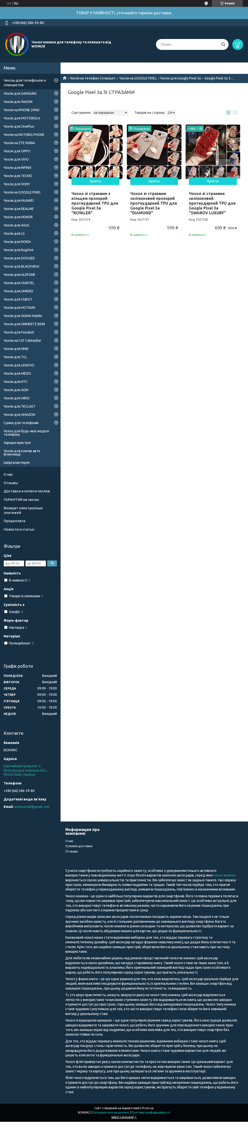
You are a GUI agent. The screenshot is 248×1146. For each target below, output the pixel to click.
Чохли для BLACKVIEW (21, 266)
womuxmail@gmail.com (31, 807)
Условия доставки (79, 846)
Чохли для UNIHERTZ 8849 (24, 324)
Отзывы (11, 483)
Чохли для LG (14, 233)
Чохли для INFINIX (17, 168)
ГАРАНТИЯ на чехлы (21, 499)
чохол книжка (224, 875)
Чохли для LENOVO (19, 365)
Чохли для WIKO (17, 398)
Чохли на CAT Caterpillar (22, 340)
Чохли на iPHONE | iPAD (21, 110)
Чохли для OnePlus (19, 126)
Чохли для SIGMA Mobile (23, 316)
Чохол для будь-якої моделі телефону (26, 432)
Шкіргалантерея (17, 463)
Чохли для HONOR (18, 217)
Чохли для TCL (15, 357)
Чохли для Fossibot (19, 332)
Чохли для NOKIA (17, 242)
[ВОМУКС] (17, 44)
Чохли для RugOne (18, 250)
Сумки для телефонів (21, 423)
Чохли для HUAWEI (18, 200)
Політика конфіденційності (151, 1112)
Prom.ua (148, 1108)
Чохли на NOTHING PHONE (24, 135)
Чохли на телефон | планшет (93, 78)
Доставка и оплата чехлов (27, 491)
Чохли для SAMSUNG (20, 93)
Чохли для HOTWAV (19, 308)
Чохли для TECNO (18, 176)
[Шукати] (223, 44)
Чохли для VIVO (16, 159)
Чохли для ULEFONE (19, 275)
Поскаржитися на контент (111, 1112)
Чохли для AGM (16, 390)
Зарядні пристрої (17, 443)
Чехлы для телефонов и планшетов (25, 82)
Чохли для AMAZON (19, 415)
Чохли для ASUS (16, 225)
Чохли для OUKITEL (19, 283)
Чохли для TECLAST (19, 406)
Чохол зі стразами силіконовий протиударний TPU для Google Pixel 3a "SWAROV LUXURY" (212, 203)
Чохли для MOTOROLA (22, 118)
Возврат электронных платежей (23, 510)
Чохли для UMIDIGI (18, 291)
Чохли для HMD (16, 349)
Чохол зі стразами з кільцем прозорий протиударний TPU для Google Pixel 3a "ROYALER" (94, 203)
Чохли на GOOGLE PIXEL (138, 78)
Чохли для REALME (19, 209)
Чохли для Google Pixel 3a (180, 78)
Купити (95, 181)
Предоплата (14, 521)
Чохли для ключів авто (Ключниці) (22, 452)
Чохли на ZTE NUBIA (19, 143)
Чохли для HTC (16, 382)
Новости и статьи (19, 529)
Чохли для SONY (17, 184)
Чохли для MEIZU (17, 373)
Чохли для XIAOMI (18, 102)
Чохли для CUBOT (18, 299)
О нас (8, 474)
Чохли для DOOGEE (19, 258)
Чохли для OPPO (17, 151)
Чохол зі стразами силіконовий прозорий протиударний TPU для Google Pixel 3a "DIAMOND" (153, 203)
